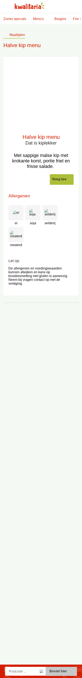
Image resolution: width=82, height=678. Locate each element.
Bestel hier (58, 671)
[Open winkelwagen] (76, 6)
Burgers (60, 19)
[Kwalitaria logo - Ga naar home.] (29, 6)
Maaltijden (17, 35)
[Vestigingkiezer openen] (56, 6)
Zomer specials (14, 19)
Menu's (38, 19)
